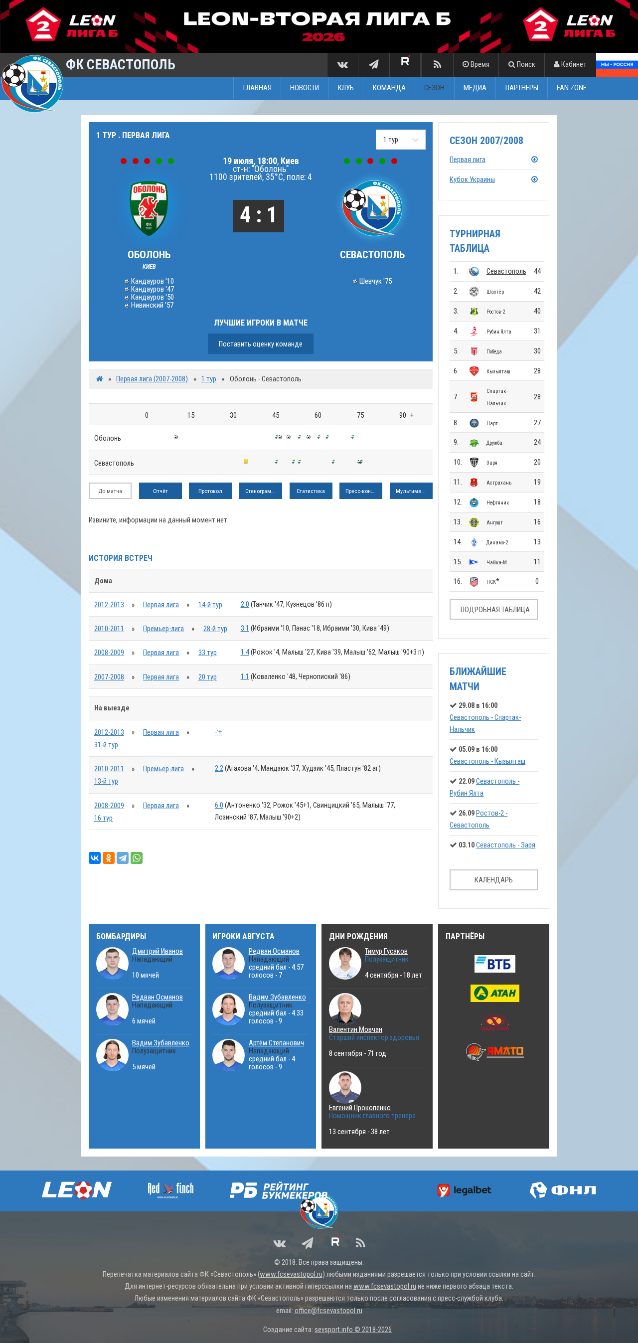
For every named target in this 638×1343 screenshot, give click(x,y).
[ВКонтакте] (95, 858)
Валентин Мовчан (355, 1029)
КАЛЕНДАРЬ (494, 879)
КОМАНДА (389, 88)
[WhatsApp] (137, 858)
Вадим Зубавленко (160, 1042)
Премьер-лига (163, 628)
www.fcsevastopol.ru (291, 1274)
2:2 (219, 768)
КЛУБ (346, 88)
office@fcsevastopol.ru (328, 1310)
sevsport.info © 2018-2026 (353, 1329)
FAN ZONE (572, 88)
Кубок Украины (472, 179)
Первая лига (161, 604)
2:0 (245, 604)
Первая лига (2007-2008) (152, 378)
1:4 (245, 652)
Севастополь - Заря (505, 844)
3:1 (245, 628)
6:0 (219, 805)
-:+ (218, 731)
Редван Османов (157, 997)
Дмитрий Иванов (157, 951)
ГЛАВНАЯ (257, 88)
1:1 (245, 676)
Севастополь (506, 271)
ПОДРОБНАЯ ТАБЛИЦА (495, 609)
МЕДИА (475, 88)
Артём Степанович (276, 1042)
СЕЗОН (434, 88)
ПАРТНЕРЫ (521, 88)
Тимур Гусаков (386, 951)
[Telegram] (123, 858)
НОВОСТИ (304, 88)
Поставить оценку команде (261, 343)
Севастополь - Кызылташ (487, 761)
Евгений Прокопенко (360, 1107)
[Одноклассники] (109, 858)
